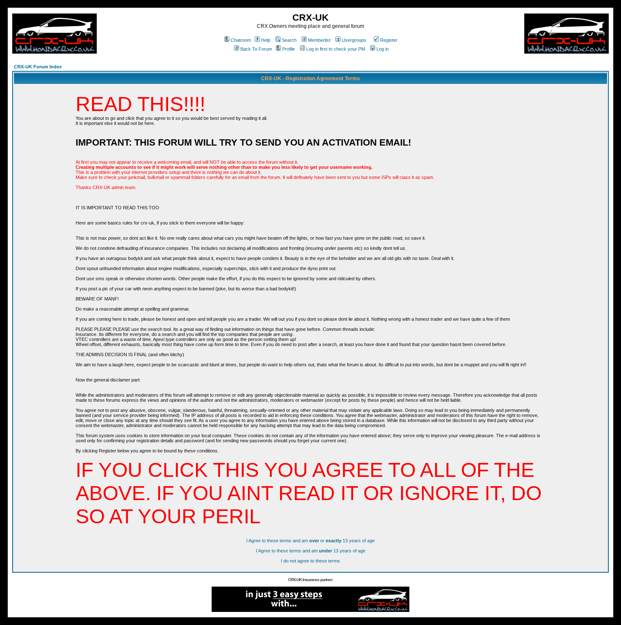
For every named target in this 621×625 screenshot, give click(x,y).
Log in (382, 48)
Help (265, 40)
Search (289, 40)
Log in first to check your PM (335, 48)
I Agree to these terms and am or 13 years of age (310, 540)
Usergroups (354, 40)
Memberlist (319, 40)
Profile (288, 48)
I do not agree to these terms (310, 560)
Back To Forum (256, 48)
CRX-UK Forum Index (38, 66)
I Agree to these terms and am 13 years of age (310, 550)
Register (389, 40)
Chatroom (241, 40)
